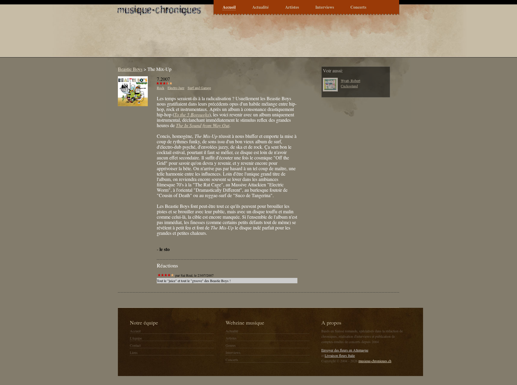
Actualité (260, 7)
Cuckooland (349, 85)
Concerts (358, 7)
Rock (160, 87)
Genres (231, 345)
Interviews (324, 7)
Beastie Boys (130, 69)
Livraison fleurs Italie (340, 355)
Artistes (292, 7)
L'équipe (136, 338)
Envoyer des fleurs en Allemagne (344, 350)
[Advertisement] (224, 40)
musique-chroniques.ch (374, 360)
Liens (134, 352)
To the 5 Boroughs (191, 114)
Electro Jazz (176, 87)
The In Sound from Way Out (202, 125)
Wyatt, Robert (350, 80)
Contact (135, 345)
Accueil (229, 7)
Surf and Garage (199, 87)
